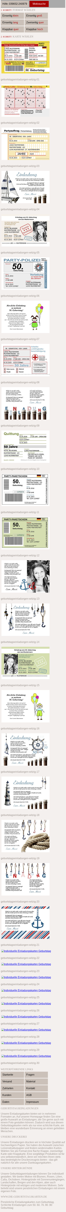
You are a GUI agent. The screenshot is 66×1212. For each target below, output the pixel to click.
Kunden (6, 1095)
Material (30, 1081)
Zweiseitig (35, 22)
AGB (29, 1095)
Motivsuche (39, 3)
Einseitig (10, 15)
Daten (5, 1102)
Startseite (7, 1074)
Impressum (32, 1102)
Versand (7, 1081)
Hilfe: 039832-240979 (14, 3)
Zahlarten (7, 1088)
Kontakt (30, 1088)
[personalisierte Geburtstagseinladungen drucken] (25, 74)
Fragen (30, 1074)
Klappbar (10, 29)
